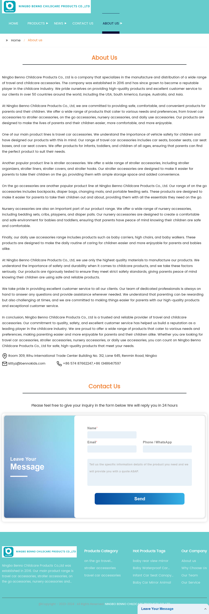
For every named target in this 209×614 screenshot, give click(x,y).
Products (36, 23)
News (58, 23)
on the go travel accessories (97, 560)
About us (111, 23)
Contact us (82, 23)
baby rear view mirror (150, 560)
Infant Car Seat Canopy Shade (152, 575)
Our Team (189, 575)
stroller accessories (100, 568)
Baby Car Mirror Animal (152, 582)
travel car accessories (102, 575)
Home (13, 23)
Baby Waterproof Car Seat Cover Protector (150, 568)
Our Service (190, 582)
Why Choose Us (194, 568)
